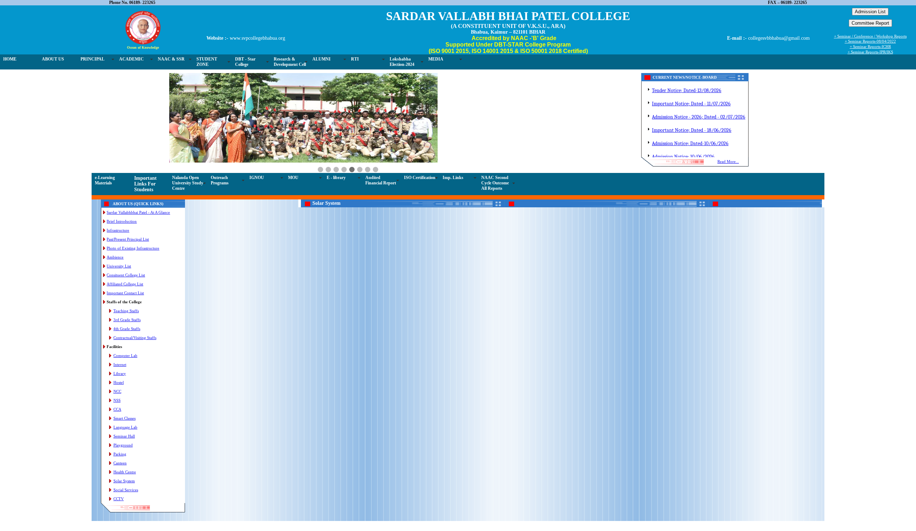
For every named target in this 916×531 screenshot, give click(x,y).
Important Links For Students (145, 183)
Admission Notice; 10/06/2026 (683, 151)
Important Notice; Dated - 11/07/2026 (691, 98)
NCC (117, 391)
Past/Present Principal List (128, 239)
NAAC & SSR (171, 59)
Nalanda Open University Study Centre (187, 183)
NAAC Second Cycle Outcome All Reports (495, 183)
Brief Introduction (122, 221)
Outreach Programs (220, 180)
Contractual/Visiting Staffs (134, 338)
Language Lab (125, 427)
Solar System (124, 481)
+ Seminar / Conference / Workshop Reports (870, 36)
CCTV (118, 499)
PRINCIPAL (92, 59)
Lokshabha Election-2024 (402, 62)
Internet (119, 364)
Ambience (115, 257)
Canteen (120, 463)
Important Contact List (125, 293)
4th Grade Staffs (126, 329)
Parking (119, 454)
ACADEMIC (131, 59)
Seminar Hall (124, 436)
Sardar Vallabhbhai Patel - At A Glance (138, 212)
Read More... (728, 161)
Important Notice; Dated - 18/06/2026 (691, 124)
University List (119, 266)
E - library (336, 177)
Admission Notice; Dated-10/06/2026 (690, 137)
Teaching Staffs (126, 311)
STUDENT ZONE (206, 62)
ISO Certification (419, 177)
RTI (355, 59)
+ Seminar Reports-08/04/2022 (870, 41)
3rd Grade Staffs (127, 320)
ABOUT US (53, 59)
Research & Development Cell (290, 62)
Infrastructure (118, 230)
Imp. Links (453, 177)
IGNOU (256, 177)
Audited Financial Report (380, 180)
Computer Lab (125, 355)
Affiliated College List (125, 284)
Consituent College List (126, 275)
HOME (9, 59)
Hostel (118, 382)
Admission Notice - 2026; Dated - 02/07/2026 (698, 111)
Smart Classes (124, 418)
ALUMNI (321, 59)
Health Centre (124, 472)
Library (119, 373)
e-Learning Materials (105, 180)
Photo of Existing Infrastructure (133, 248)
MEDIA (435, 59)
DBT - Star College (245, 62)
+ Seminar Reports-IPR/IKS (870, 52)
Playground (123, 445)
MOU (293, 177)
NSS (117, 400)
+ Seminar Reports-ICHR (870, 46)
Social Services (125, 490)
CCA (117, 409)
